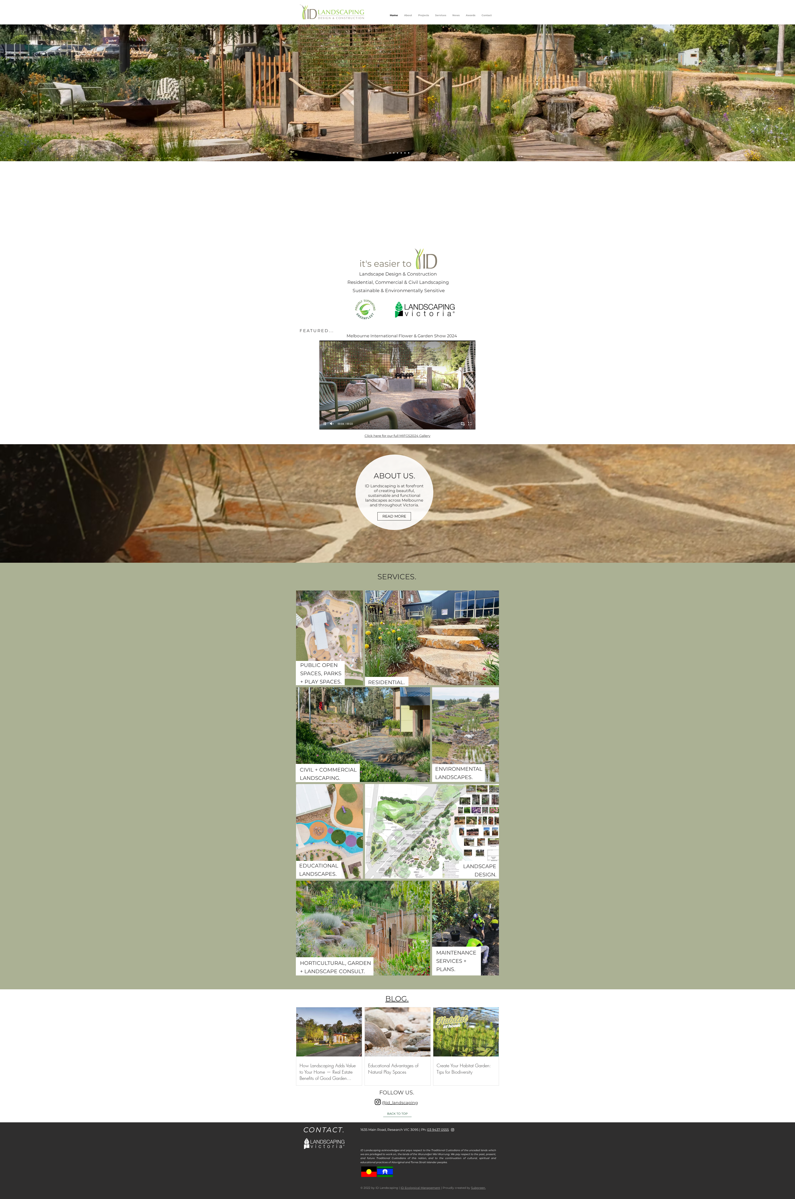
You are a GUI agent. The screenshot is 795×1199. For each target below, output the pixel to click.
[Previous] (23, 92)
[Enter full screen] (469, 423)
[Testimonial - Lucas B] (390, 234)
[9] (405, 153)
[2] (397, 153)
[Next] (772, 92)
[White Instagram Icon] (452, 1130)
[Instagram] (378, 1102)
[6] (390, 153)
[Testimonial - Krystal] (399, 234)
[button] (423, 15)
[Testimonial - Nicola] (404, 234)
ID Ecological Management (420, 1188)
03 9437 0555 (438, 1130)
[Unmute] (332, 423)
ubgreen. (479, 1188)
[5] (386, 153)
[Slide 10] (401, 153)
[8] (408, 153)
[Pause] (325, 423)
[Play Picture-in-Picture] (462, 423)
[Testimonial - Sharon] (395, 234)
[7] (393, 153)
